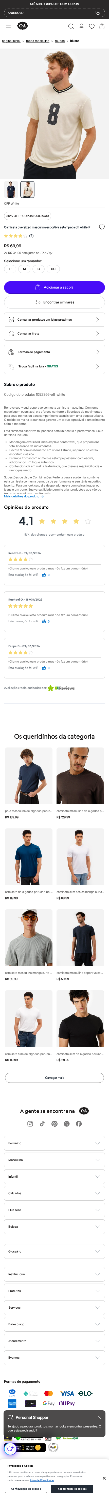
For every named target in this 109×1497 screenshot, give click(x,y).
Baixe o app (16, 1324)
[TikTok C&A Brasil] (42, 1124)
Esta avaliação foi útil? (23, 575)
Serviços (14, 1307)
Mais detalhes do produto (24, 496)
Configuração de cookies (26, 1488)
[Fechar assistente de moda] (99, 1417)
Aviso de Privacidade (42, 1480)
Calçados (14, 1193)
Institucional (16, 1274)
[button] (71, 26)
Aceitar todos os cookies (72, 1488)
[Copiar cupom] (98, 13)
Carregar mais (54, 1078)
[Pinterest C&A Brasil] (54, 1124)
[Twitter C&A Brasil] (67, 1124)
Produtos (14, 1291)
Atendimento (17, 1341)
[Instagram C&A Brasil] (30, 1124)
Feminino (14, 1143)
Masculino (15, 1160)
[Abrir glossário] (61, 1251)
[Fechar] (104, 1478)
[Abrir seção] (63, 1143)
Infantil (13, 1176)
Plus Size (14, 1210)
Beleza (13, 1226)
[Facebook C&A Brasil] (79, 1124)
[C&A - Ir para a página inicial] (22, 26)
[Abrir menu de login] (81, 26)
